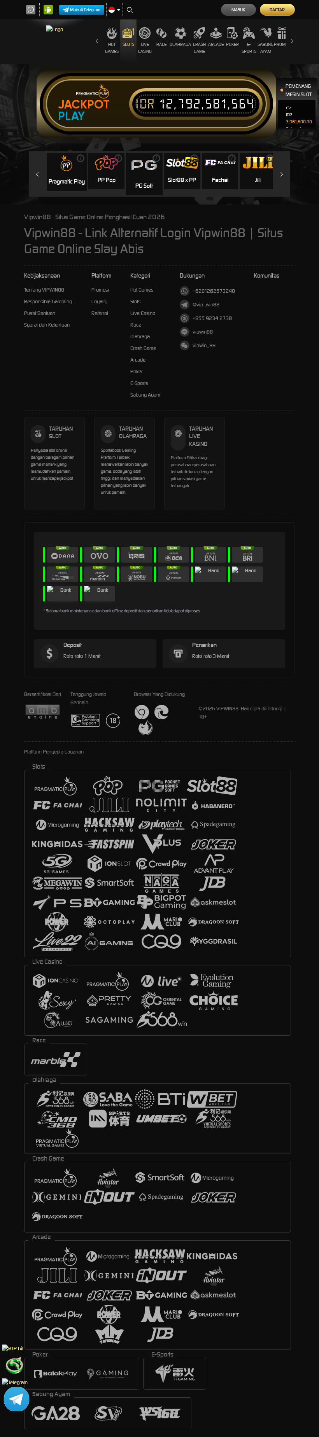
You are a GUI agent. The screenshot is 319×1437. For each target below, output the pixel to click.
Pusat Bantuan (39, 313)
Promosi (282, 44)
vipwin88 (203, 332)
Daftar (277, 9)
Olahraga (180, 44)
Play (71, 116)
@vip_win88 (206, 304)
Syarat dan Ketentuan (47, 325)
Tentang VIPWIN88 (44, 290)
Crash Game (199, 48)
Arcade (216, 44)
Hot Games (112, 48)
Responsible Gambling (48, 301)
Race (161, 44)
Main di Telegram (85, 9)
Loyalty (99, 301)
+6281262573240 (214, 291)
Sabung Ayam (265, 48)
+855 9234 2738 (212, 318)
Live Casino (145, 48)
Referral (99, 313)
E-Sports (249, 48)
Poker (232, 44)
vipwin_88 (204, 345)
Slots (128, 44)
